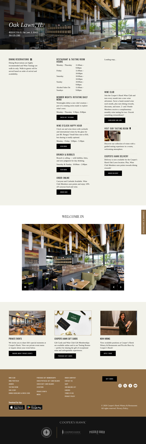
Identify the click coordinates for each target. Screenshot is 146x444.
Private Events (42, 391)
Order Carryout (70, 378)
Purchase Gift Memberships (46, 378)
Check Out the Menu (67, 117)
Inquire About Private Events (22, 353)
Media (39, 394)
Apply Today (108, 353)
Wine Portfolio (14, 381)
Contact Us (69, 381)
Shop (66, 384)
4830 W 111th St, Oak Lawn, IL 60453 (23, 32)
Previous (113, 287)
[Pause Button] (25, 287)
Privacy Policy (70, 396)
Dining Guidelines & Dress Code (19, 393)
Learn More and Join (116, 120)
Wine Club (12, 378)
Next (120, 287)
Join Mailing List (70, 387)
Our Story (12, 390)
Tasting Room (13, 387)
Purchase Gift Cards (65, 356)
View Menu (63, 146)
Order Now (65, 192)
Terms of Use (69, 393)
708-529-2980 (14, 35)
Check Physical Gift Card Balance (48, 381)
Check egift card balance (45, 384)
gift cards (111, 379)
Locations (40, 387)
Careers (67, 390)
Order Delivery (113, 173)
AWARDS (11, 384)
